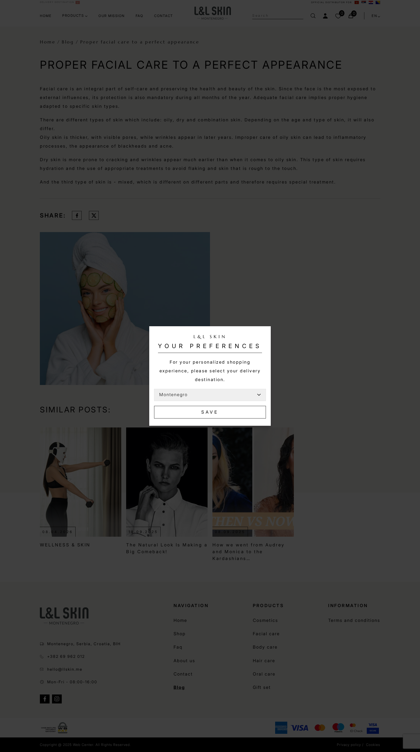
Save (210, 412)
